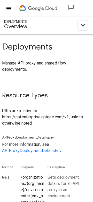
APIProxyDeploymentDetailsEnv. (32, 150)
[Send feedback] (67, 8)
